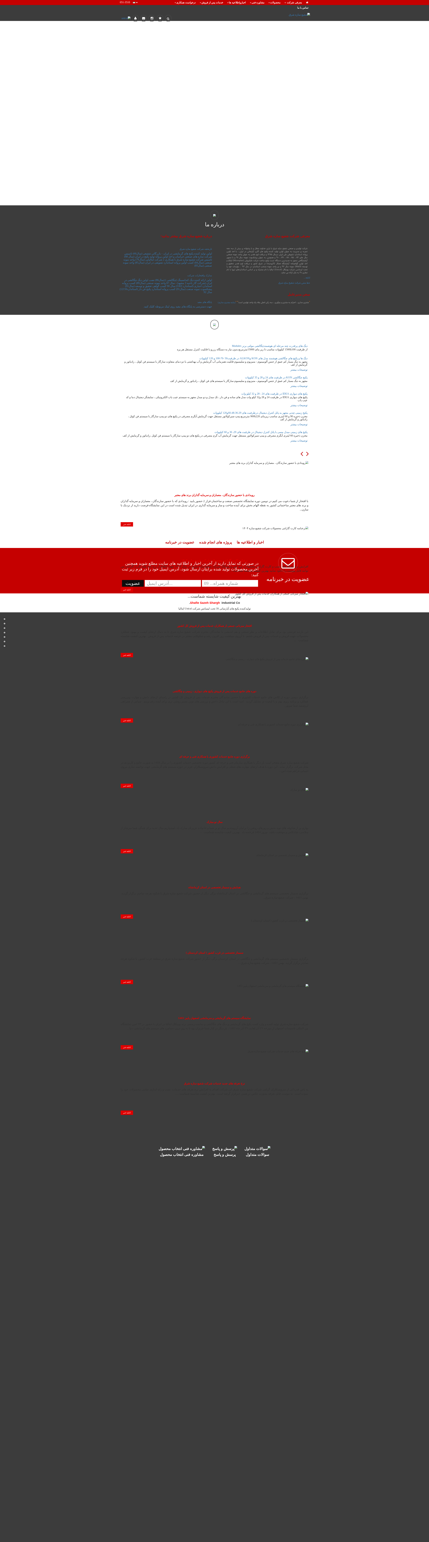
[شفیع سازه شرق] (280, 15)
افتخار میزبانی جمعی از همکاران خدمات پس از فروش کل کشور (214, 625)
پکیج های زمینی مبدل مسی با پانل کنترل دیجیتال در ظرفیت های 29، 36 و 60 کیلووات (261, 432)
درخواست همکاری (186, 2)
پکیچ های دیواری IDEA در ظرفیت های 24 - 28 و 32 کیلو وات (274, 393)
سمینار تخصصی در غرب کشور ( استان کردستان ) (214, 952)
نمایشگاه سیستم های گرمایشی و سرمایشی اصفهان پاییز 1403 (214, 1018)
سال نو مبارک (215, 822)
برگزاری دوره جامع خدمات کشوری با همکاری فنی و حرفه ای (214, 756)
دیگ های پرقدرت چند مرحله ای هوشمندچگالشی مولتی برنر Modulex (270, 345)
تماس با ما (302, 7)
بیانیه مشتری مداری (227, 302)
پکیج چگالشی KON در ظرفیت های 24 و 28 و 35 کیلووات (276, 377)
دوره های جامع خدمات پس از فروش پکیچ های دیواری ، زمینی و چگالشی (214, 691)
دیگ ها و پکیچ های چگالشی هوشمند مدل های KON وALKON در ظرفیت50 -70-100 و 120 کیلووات (253, 358)
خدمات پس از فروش (212, 2)
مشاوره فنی (258, 2)
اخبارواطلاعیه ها (237, 2)
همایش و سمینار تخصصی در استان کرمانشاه (214, 887)
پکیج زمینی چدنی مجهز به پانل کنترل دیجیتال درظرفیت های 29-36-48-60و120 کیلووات (260, 412)
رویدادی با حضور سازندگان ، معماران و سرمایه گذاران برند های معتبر (214, 495)
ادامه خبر (127, 524)
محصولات (275, 2)
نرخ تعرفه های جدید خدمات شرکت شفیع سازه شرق (214, 1083)
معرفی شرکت (294, 2)
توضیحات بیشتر (299, 369)
